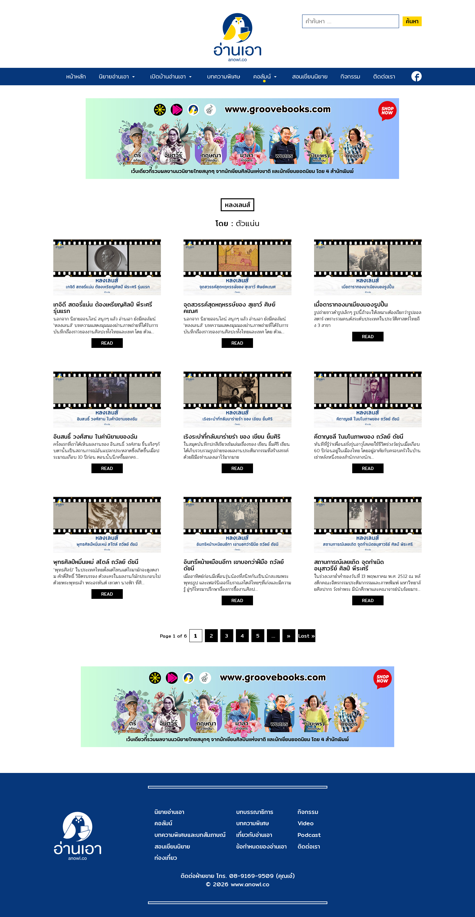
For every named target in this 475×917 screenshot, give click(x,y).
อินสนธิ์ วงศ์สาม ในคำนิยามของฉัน (95, 436)
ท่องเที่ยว (165, 857)
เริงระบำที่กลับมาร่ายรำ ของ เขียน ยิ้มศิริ (232, 436)
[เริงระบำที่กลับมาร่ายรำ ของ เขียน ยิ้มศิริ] (237, 398)
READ (107, 343)
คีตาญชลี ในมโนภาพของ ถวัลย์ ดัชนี (358, 436)
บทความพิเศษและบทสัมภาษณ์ (190, 834)
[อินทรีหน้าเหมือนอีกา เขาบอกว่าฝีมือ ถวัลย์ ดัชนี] (237, 524)
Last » (306, 636)
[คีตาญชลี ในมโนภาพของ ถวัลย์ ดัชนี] (368, 398)
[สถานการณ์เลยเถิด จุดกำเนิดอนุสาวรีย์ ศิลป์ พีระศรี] (368, 524)
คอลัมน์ (263, 76)
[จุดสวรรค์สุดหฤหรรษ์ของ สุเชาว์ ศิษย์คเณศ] (237, 266)
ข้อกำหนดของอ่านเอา (261, 846)
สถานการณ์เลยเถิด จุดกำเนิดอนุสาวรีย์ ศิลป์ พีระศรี (349, 565)
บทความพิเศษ (223, 76)
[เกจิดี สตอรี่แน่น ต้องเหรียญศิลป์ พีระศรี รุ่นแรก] (107, 266)
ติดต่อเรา (384, 76)
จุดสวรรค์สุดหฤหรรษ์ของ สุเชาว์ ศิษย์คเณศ (229, 308)
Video (306, 823)
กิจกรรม (350, 76)
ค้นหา (412, 21)
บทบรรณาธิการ (254, 812)
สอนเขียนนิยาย (310, 76)
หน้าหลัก (76, 76)
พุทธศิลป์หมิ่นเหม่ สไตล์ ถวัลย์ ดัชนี (95, 562)
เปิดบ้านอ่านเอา (169, 76)
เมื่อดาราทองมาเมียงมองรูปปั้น (351, 304)
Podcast (309, 834)
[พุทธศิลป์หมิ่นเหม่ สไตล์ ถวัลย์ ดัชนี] (107, 524)
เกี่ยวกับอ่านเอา (254, 834)
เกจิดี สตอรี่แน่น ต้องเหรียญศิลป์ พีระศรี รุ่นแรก (102, 308)
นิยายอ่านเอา (115, 76)
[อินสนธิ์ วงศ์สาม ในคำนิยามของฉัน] (107, 398)
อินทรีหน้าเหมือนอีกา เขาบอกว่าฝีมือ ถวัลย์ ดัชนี (234, 565)
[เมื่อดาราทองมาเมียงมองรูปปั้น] (368, 266)
